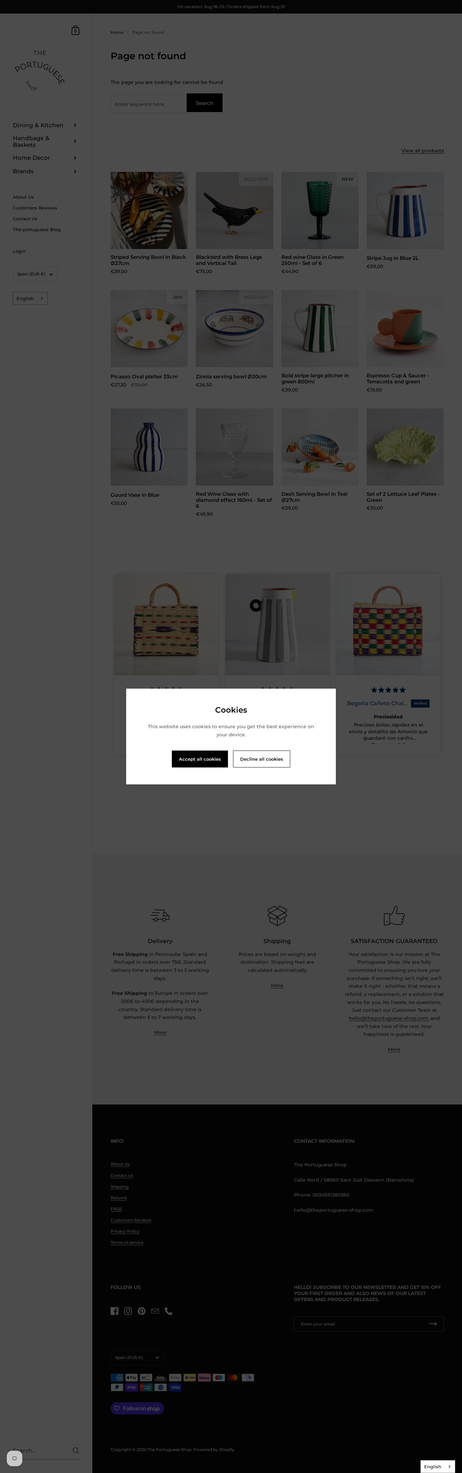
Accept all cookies (200, 759)
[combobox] (437, 1466)
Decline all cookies (261, 759)
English (432, 1466)
